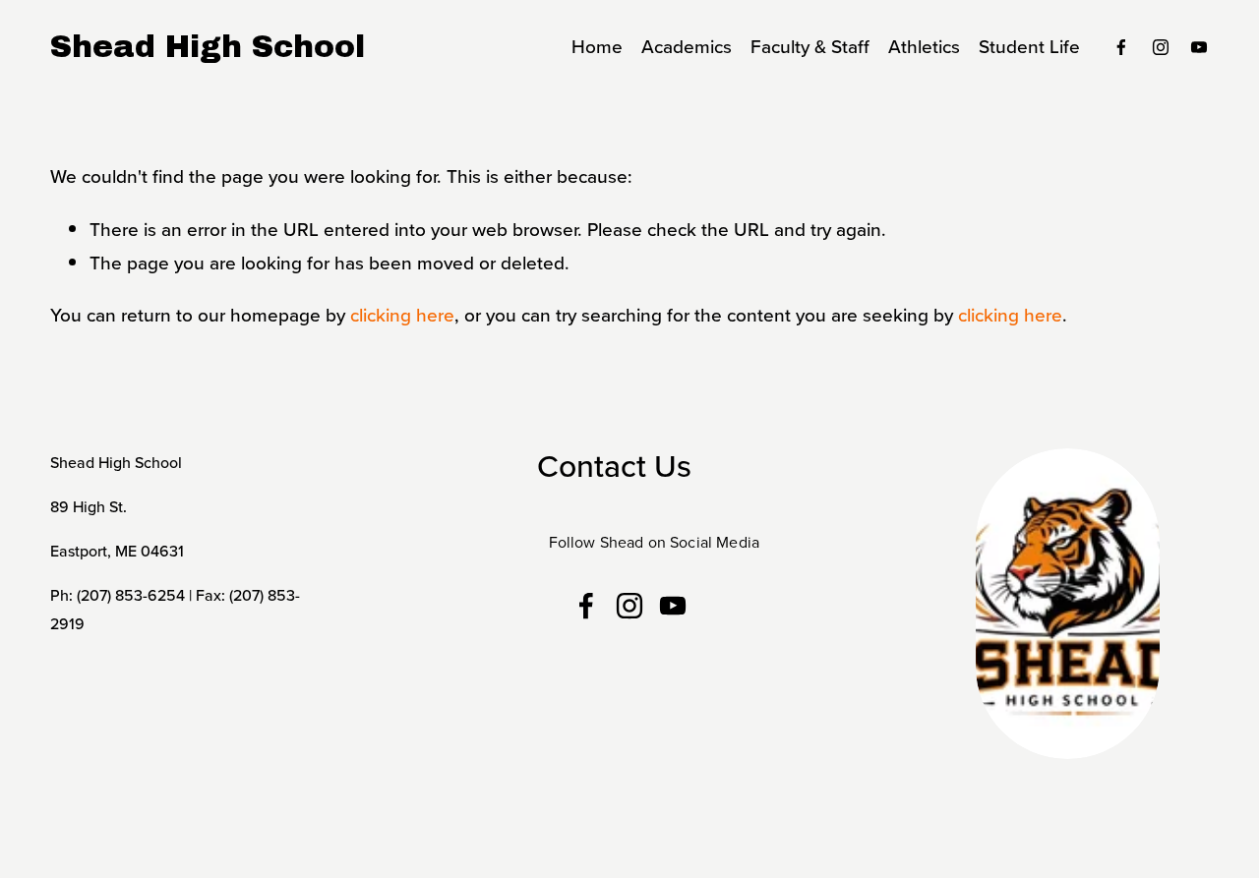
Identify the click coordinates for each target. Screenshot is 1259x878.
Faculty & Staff (809, 45)
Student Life (1029, 45)
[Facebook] (1121, 47)
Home (597, 45)
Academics (686, 45)
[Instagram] (1160, 47)
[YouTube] (1199, 47)
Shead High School (207, 46)
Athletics (924, 45)
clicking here (402, 314)
